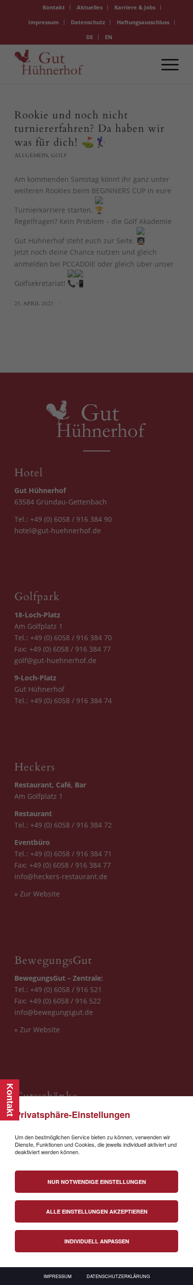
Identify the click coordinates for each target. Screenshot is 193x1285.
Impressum (58, 1276)
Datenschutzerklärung (118, 1276)
